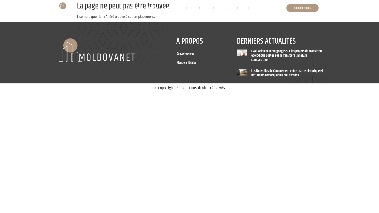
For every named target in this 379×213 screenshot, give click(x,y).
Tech (242, 8)
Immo (180, 8)
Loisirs (193, 8)
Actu (122, 8)
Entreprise (137, 8)
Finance (166, 8)
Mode (219, 8)
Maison (206, 8)
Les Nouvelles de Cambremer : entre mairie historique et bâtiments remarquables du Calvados (287, 73)
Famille (152, 8)
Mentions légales (186, 62)
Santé (231, 8)
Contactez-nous (185, 53)
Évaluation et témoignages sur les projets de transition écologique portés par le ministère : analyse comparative (286, 56)
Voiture (255, 8)
